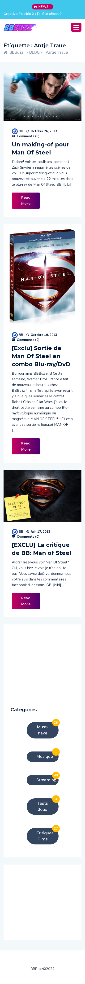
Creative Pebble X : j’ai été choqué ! (33, 14)
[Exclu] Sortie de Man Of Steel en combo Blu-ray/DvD (41, 356)
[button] (76, 27)
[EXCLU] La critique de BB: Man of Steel (41, 548)
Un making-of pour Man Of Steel (40, 148)
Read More (25, 200)
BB (21, 131)
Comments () (27, 136)
